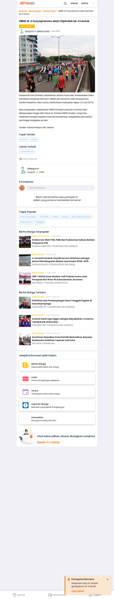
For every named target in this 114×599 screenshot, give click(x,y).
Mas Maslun (37, 282)
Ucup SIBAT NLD (39, 325)
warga (34, 139)
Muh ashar (37, 343)
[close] (107, 579)
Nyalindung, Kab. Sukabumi (65, 246)
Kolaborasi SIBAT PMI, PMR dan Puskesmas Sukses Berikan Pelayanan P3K (63, 241)
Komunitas (37, 417)
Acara (34, 390)
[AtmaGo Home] (27, 3)
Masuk (74, 3)
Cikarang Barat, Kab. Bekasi (62, 264)
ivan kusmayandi (40, 264)
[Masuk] (27, 436)
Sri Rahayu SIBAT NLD (41, 246)
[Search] (65, 3)
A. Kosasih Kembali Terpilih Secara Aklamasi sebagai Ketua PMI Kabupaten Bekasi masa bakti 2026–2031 (61, 260)
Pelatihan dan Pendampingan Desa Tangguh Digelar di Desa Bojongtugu (62, 302)
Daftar (84, 3)
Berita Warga (35, 11)
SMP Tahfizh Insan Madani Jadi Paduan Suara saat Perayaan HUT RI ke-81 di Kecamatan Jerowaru (59, 278)
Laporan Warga (40, 404)
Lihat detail (77, 590)
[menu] (93, 3)
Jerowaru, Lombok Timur (56, 282)
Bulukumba (49, 343)
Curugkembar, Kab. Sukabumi (61, 306)
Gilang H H (29, 31)
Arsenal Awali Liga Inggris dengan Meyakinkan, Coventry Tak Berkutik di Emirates (62, 320)
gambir (23, 139)
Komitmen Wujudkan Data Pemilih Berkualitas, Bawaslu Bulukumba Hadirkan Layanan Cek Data (62, 339)
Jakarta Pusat (49, 11)
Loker (34, 377)
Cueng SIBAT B (38, 306)
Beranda (23, 11)
